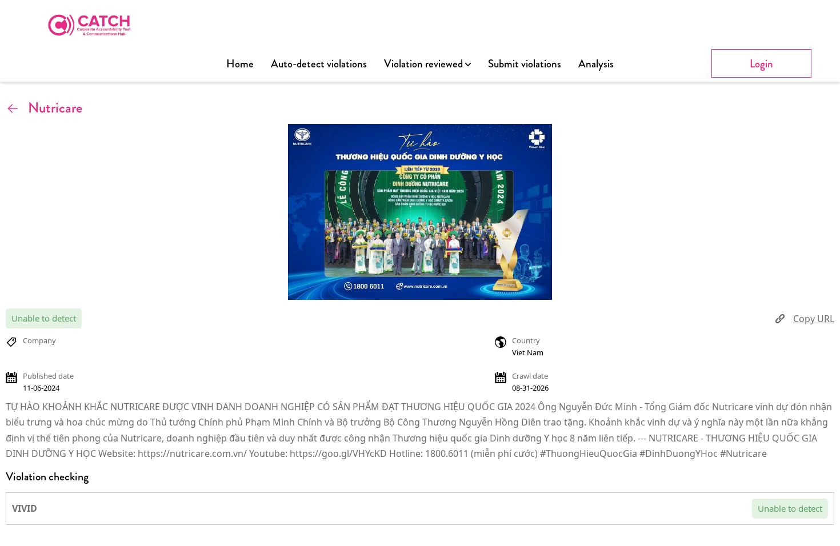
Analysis (596, 63)
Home (240, 63)
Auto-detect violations (319, 63)
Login (761, 63)
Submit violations (524, 63)
